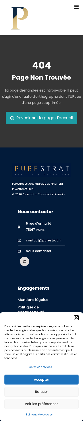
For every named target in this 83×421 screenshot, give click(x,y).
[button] (76, 318)
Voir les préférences (41, 404)
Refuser (41, 391)
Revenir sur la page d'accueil (44, 118)
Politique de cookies (39, 414)
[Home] (41, 170)
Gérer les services (40, 367)
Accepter (41, 379)
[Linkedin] (24, 261)
